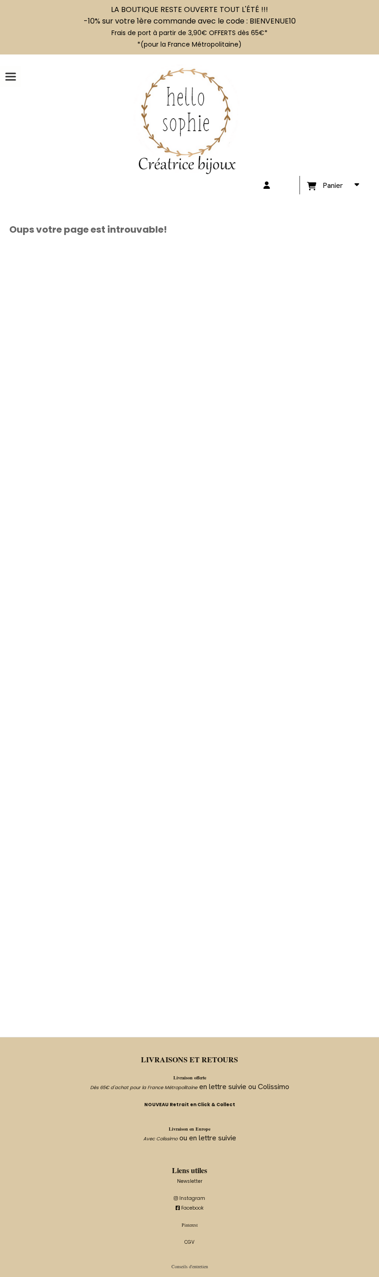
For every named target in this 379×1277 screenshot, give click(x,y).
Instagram (189, 1198)
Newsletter (189, 1181)
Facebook (189, 1208)
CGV (189, 1242)
